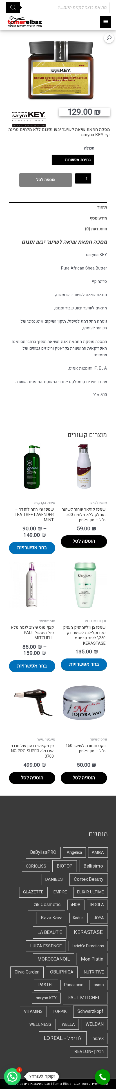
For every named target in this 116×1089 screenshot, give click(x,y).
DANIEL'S (54, 879)
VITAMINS (33, 1011)
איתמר (98, 1039)
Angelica (74, 852)
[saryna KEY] (29, 119)
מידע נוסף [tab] (98, 218)
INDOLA (97, 905)
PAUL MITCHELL (85, 997)
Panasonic (73, 985)
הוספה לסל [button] (84, 541)
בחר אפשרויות (32, 547)
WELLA (68, 1024)
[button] (109, 38)
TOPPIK (60, 1011)
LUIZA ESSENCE (46, 946)
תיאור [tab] (102, 207)
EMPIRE (60, 892)
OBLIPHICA (61, 972)
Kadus (78, 918)
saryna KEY (46, 998)
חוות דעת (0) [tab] (96, 229)
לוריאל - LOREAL (63, 1038)
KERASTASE (88, 932)
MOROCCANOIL (53, 959)
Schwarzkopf (90, 1011)
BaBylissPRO (43, 852)
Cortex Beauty (88, 879)
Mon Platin (92, 959)
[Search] (13, 7)
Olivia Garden (27, 972)
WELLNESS (40, 1024)
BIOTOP (64, 866)
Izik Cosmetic (46, 904)
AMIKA (98, 852)
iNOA (76, 905)
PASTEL (46, 985)
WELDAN (95, 1024)
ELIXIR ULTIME (90, 892)
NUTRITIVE (94, 972)
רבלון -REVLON (89, 1051)
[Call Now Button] (102, 1077)
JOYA (99, 918)
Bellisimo (93, 866)
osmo (98, 985)
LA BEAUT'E (49, 932)
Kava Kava (52, 917)
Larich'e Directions (88, 946)
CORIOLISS (36, 866)
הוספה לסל (45, 180)
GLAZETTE (33, 892)
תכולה (89, 148)
